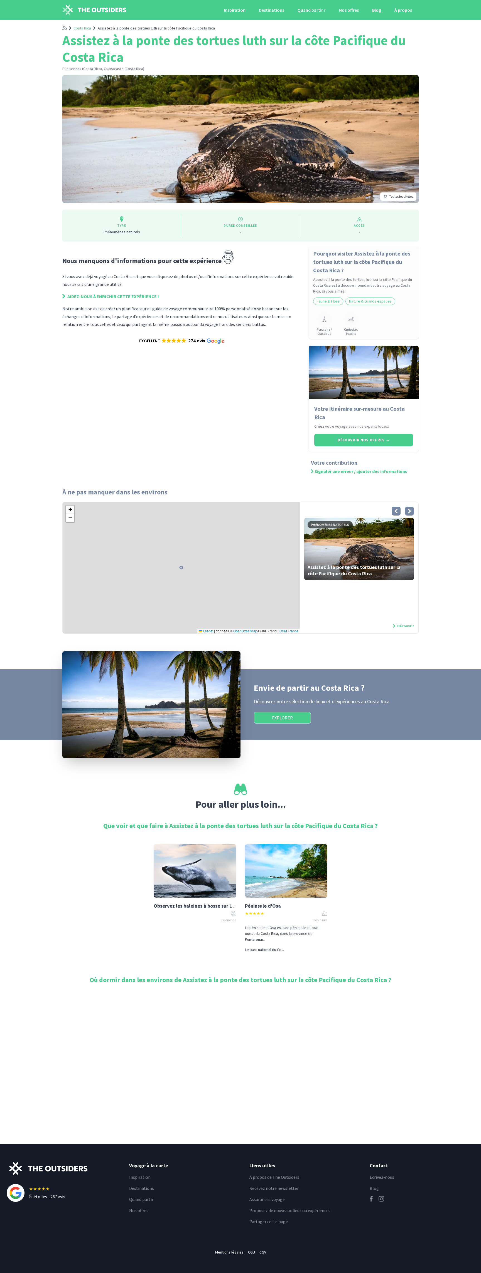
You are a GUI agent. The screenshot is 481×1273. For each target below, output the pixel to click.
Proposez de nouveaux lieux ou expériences (289, 1210)
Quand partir (141, 1199)
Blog (376, 10)
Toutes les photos (401, 196)
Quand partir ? (312, 10)
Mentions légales (229, 1252)
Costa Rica (82, 28)
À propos (403, 10)
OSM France (288, 630)
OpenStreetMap (245, 630)
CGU (251, 1252)
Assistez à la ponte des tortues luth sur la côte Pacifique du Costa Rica (156, 28)
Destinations (271, 10)
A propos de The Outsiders (274, 1177)
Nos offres (349, 10)
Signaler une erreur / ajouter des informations (361, 471)
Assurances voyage (267, 1199)
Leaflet (207, 630)
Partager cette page (268, 1221)
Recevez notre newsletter (274, 1188)
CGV (262, 1252)
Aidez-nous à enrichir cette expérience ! (113, 296)
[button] (181, 341)
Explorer (282, 717)
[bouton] (396, 511)
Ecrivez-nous (382, 1177)
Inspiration (235, 10)
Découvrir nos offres (364, 439)
